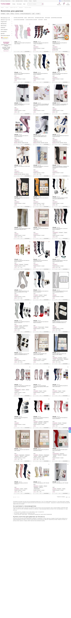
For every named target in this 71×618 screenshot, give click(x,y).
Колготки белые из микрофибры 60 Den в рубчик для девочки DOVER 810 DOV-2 (41, 105)
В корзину (27, 51)
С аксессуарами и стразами (31, 19)
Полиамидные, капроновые (56, 17)
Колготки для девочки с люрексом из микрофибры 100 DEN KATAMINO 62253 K (60, 167)
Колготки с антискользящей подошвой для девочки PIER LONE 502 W (40, 386)
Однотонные (47, 17)
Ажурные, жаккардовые (18, 17)
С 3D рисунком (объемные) (19, 19)
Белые (25, 17)
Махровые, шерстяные (39, 17)
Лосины (45, 19)
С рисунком (40, 19)
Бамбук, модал (31, 17)
